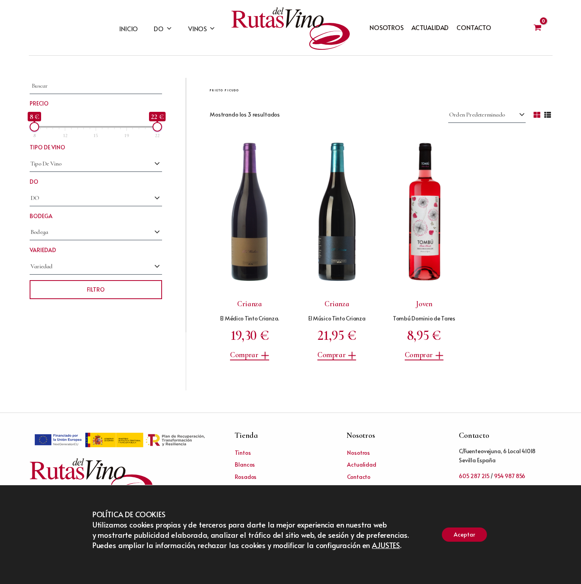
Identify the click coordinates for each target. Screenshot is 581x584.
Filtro (96, 289)
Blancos (245, 464)
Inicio (128, 28)
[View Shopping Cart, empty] (537, 28)
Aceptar (464, 534)
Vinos (197, 28)
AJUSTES (386, 545)
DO (159, 28)
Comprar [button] (244, 355)
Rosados (246, 476)
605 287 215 (474, 476)
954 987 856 (509, 476)
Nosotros (387, 27)
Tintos (243, 452)
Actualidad (430, 27)
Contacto (473, 27)
